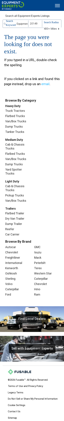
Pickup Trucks (14, 195)
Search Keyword (11, 23)
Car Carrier (12, 234)
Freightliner (12, 257)
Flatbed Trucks (15, 116)
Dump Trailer (13, 224)
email (45, 84)
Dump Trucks (14, 126)
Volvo (8, 284)
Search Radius (51, 22)
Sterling (10, 278)
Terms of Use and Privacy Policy (25, 386)
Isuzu (37, 252)
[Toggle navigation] (57, 5)
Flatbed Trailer (14, 213)
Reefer (9, 229)
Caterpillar (12, 289)
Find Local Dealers (32, 319)
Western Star (43, 273)
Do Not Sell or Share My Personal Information (33, 398)
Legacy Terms (15, 392)
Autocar (10, 247)
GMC (37, 247)
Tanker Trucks (14, 132)
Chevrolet (11, 252)
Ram (37, 294)
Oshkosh (11, 273)
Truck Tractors (15, 110)
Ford (8, 294)
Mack (37, 257)
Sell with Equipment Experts (32, 348)
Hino (37, 289)
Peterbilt (39, 263)
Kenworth (11, 268)
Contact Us (14, 411)
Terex (38, 268)
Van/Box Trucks (15, 121)
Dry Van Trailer (14, 218)
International (13, 263)
